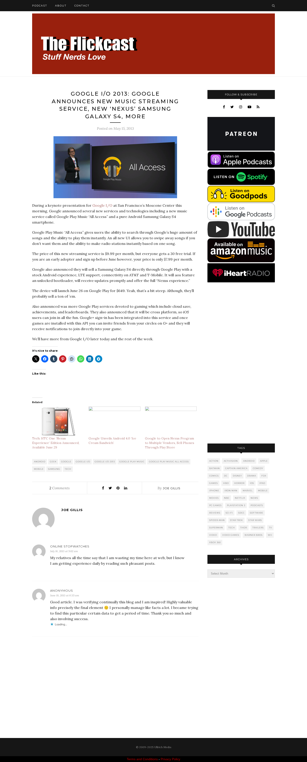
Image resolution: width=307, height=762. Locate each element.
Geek (53, 461)
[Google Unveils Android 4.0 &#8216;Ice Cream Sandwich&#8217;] (114, 421)
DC (225, 475)
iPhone (214, 490)
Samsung (54, 469)
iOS (252, 483)
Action (213, 461)
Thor (243, 527)
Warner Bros (254, 535)
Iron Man (231, 490)
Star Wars (255, 520)
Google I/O (102, 205)
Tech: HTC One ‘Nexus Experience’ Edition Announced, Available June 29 (55, 442)
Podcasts (257, 505)
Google (66, 461)
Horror (239, 483)
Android (39, 461)
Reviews (214, 513)
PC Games (215, 505)
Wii (270, 535)
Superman (216, 527)
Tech (68, 469)
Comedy (258, 468)
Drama (251, 475)
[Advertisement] (241, 363)
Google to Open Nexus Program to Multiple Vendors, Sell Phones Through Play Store (169, 442)
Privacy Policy (170, 759)
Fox (263, 475)
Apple (264, 461)
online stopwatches (69, 546)
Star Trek (236, 520)
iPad (262, 483)
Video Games (230, 535)
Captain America (236, 468)
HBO (226, 483)
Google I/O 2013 (105, 461)
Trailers (258, 527)
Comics (214, 475)
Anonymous (61, 590)
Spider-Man (217, 520)
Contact (81, 5)
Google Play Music (132, 461)
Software (256, 513)
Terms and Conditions (142, 759)
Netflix (240, 498)
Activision (231, 461)
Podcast (39, 5)
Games (213, 483)
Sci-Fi (229, 513)
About (61, 5)
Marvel (248, 490)
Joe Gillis (171, 488)
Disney (237, 475)
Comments (59, 488)
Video (213, 535)
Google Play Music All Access (169, 461)
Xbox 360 (215, 542)
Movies (214, 498)
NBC (226, 498)
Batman (214, 468)
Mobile (39, 469)
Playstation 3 (236, 505)
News (254, 498)
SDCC (241, 513)
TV (270, 527)
